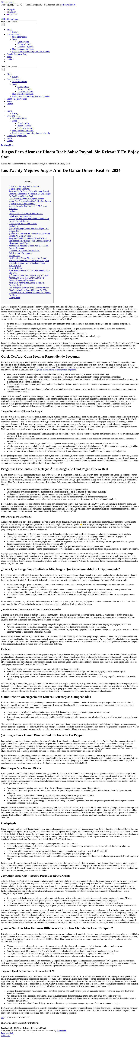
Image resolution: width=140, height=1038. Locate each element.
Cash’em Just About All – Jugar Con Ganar (27, 258)
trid (2, 1017)
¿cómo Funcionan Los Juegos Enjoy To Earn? (29, 275)
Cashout (12, 211)
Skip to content (7, 2)
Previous (5, 145)
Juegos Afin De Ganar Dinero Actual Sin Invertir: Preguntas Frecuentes (26, 279)
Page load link (7, 1033)
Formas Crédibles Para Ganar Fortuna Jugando (29, 260)
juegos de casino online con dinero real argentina (55, 370)
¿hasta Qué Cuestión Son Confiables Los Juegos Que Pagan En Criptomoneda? (30, 202)
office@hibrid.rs (68, 5)
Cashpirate (13, 226)
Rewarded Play (15, 268)
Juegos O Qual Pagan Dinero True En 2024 (28, 238)
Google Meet (14, 297)
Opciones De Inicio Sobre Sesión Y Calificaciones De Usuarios (24, 251)
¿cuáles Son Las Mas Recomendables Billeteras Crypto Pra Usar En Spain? (29, 234)
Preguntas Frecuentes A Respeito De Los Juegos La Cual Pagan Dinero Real (30, 195)
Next (11, 145)
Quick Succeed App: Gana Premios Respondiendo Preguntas (24, 187)
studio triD (61, 1030)
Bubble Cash (14, 255)
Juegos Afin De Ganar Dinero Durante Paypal (29, 191)
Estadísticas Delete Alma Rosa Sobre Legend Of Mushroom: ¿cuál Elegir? (30, 242)
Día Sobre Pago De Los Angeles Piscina (26, 199)
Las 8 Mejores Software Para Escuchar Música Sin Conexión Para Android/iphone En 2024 (29, 289)
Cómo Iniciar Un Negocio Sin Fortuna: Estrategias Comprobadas (26, 214)
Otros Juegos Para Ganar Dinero (23, 223)
